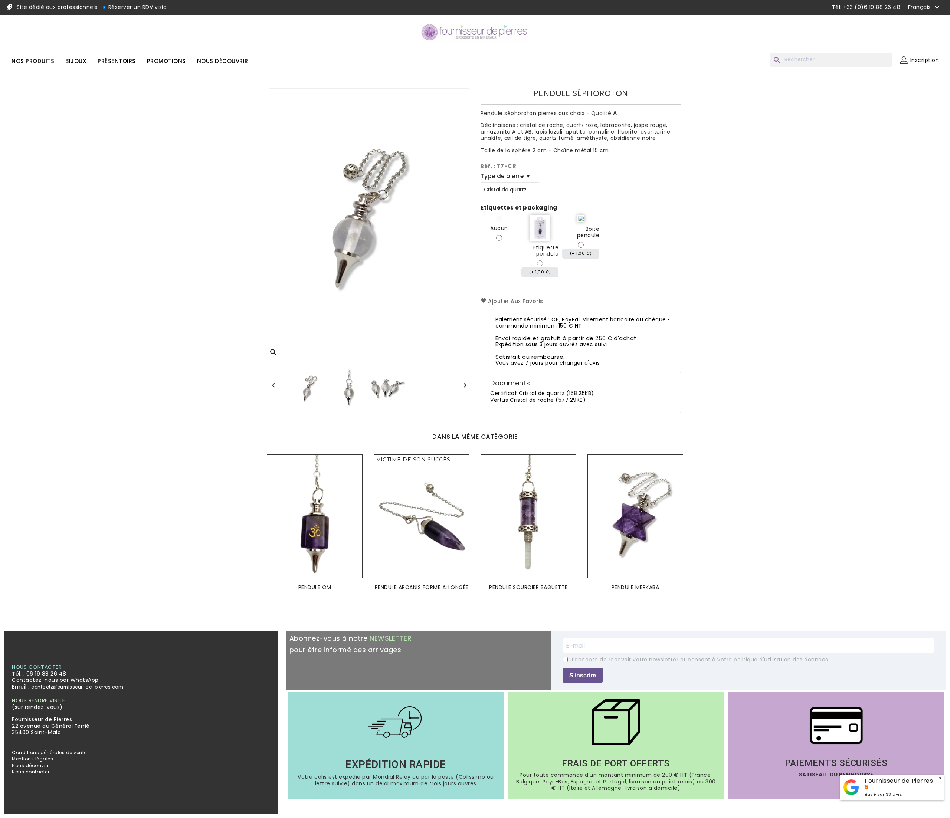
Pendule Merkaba (635, 587)
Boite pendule (588, 232)
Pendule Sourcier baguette (528, 587)
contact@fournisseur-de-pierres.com (77, 687)
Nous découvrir (30, 765)
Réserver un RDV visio (137, 7)
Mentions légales (32, 759)
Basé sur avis (883, 794)
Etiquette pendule (545, 250)
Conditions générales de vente (49, 752)
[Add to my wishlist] (354, 471)
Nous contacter (30, 772)
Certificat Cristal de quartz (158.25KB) (542, 393)
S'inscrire (582, 675)
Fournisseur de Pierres (899, 780)
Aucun (499, 228)
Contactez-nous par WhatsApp (55, 680)
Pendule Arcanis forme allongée (422, 587)
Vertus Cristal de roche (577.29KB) (538, 400)
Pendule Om (314, 587)
